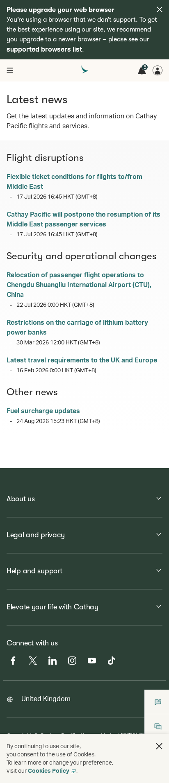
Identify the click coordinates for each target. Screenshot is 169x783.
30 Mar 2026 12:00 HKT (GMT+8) (58, 342)
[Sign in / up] (157, 70)
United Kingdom (46, 698)
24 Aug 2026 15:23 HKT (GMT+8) (58, 420)
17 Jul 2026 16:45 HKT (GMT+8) (57, 196)
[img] (159, 9)
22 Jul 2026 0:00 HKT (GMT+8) (55, 304)
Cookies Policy (48, 770)
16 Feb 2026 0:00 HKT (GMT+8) (56, 370)
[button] (159, 746)
